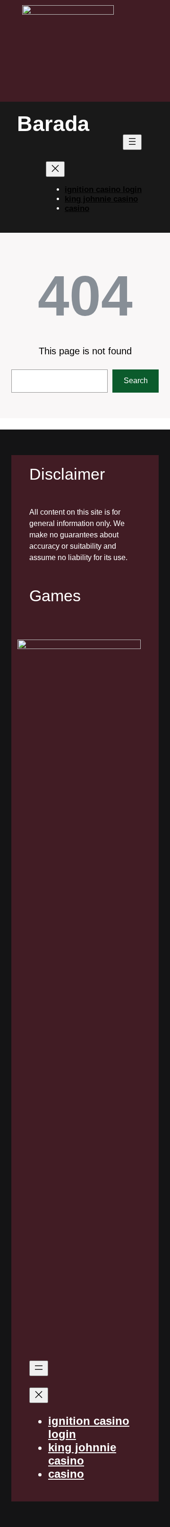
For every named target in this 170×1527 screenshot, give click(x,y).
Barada (53, 124)
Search (136, 381)
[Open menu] (132, 142)
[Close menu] (55, 169)
